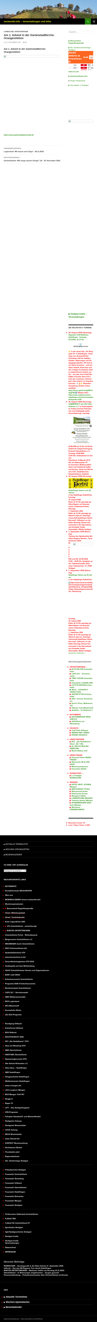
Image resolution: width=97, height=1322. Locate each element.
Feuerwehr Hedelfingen (15, 1192)
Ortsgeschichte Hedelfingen (17, 1077)
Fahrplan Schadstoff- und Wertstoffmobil (23, 1117)
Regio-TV (9, 1103)
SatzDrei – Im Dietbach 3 (81, 710)
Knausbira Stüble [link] (79, 769)
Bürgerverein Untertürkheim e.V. (18, 939)
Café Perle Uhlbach (79, 730)
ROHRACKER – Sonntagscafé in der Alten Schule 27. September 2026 (33, 1266)
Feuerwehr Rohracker (14, 1196)
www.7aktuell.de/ (12, 1139)
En (26, 42)
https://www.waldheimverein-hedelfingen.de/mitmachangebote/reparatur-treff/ (80, 397)
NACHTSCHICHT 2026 (14, 1037)
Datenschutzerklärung (11, 1319)
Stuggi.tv (9, 1099)
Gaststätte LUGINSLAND (82, 683)
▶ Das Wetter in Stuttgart (78, 85)
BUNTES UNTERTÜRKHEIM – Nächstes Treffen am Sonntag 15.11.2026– (34, 1270)
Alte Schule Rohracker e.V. (16, 1063)
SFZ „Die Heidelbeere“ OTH (17, 1041)
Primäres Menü (94, 21)
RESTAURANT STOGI (80, 789)
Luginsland (9, 31)
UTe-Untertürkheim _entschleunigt (22, 926)
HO (72, 784)
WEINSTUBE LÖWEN (80, 733)
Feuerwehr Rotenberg (14, 1179)
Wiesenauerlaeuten (80, 767)
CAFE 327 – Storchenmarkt (16, 992)
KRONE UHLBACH (79, 735)
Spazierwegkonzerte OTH (16, 1059)
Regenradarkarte (12, 1156)
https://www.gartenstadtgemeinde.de (19, 135)
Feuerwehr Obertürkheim (15, 1187)
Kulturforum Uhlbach (14, 1028)
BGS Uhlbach (11, 1032)
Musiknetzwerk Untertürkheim (18, 988)
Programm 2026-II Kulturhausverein (20, 984)
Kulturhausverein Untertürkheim (19, 979)
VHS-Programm (11, 1112)
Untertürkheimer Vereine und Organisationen (27, 970)
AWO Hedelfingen (12, 1072)
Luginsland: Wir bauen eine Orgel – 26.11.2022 (24, 150)
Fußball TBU (10, 1219)
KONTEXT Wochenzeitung (16, 1143)
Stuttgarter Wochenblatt (15, 1125)
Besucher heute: (75, 823)
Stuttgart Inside (11, 1236)
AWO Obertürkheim (13, 1050)
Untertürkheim (21, 31)
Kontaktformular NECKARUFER (18, 891)
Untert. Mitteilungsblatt (15, 913)
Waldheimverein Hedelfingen (17, 1081)
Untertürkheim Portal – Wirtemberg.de (21, 935)
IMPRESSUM (10, 1252)
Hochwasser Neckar (13, 1147)
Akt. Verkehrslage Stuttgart (16, 1161)
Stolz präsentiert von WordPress (32, 1319)
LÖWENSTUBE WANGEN (81, 798)
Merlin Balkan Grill (80, 751)
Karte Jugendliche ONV (15, 922)
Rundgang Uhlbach (13, 1024)
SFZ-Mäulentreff (12, 1006)
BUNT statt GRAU (12, 975)
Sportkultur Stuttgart (14, 1227)
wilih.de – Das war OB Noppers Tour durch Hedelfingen (27, 1268)
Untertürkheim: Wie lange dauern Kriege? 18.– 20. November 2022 (32, 159)
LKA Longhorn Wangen (15, 1090)
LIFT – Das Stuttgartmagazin (17, 1108)
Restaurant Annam (79, 794)
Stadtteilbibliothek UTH (15, 953)
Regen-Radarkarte (77, 81)
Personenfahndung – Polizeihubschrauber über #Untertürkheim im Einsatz (36, 1275)
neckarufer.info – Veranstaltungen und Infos (27, 21)
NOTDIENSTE (10, 886)
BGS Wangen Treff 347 (14, 1094)
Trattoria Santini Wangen (82, 800)
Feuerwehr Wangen (13, 1201)
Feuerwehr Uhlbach (13, 1183)
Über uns (9, 895)
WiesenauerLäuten (79, 791)
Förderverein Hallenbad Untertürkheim (21, 1214)
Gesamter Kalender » (77, 653)
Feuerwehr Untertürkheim (16, 1174)
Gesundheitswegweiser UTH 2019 (19, 961)
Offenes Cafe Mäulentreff (82, 708)
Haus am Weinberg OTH (15, 1046)
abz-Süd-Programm (13, 1015)
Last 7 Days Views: (76, 825)
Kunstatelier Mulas (13, 1010)
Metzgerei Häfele (78, 796)
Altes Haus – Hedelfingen (16, 1068)
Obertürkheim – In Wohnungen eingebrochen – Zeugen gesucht (31, 1273)
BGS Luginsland (12, 1001)
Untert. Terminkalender (15, 917)
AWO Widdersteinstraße (15, 997)
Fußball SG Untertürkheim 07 (17, 1223)
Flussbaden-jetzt (12, 1152)
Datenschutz (10, 1247)
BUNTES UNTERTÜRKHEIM (18, 931)
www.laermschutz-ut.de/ (15, 957)
